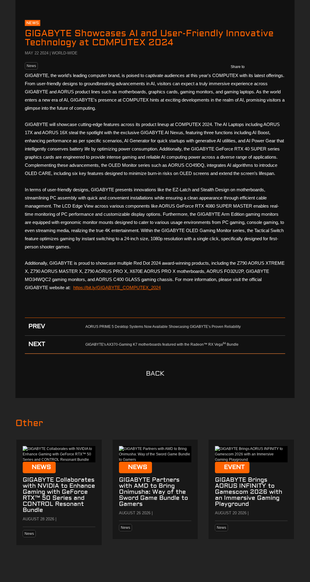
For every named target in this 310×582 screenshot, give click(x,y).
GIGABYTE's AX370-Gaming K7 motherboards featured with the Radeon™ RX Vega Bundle (162, 344)
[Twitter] (266, 67)
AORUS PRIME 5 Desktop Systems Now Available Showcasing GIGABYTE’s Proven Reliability (163, 327)
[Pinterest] (279, 67)
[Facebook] (253, 67)
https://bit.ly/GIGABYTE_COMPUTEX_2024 (117, 287)
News (31, 66)
